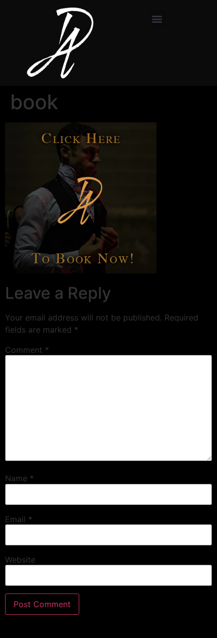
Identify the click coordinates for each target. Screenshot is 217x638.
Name (19, 478)
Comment (27, 350)
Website (20, 560)
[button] (157, 18)
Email (18, 519)
